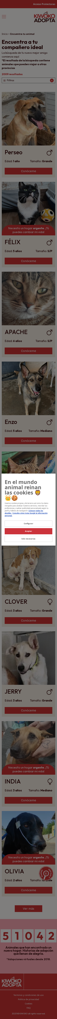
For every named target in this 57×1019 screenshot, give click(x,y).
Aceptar (28, 531)
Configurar (28, 523)
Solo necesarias (28, 539)
